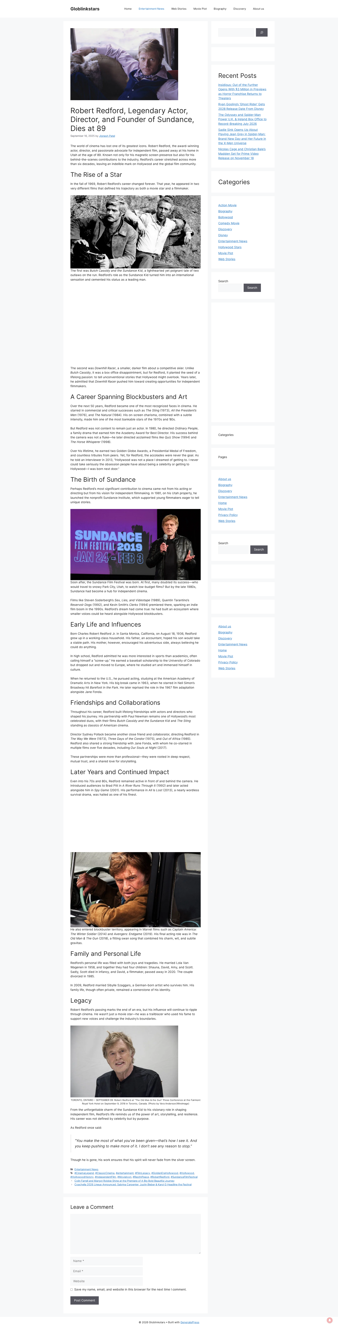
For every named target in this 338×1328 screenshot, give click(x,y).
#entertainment (125, 1172)
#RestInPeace (141, 1176)
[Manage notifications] (330, 1320)
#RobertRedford (159, 1176)
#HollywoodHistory (81, 1176)
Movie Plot (200, 8)
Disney (223, 235)
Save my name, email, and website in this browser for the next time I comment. (130, 1289)
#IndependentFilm (105, 1176)
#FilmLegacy (142, 1172)
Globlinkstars (84, 8)
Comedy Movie (228, 223)
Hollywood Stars (230, 247)
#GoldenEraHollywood (164, 1172)
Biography (220, 8)
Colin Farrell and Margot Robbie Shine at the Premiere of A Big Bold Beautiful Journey (124, 1180)
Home (128, 8)
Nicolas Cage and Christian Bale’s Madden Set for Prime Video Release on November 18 (242, 153)
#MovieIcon (124, 1176)
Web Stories (178, 8)
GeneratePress (189, 1322)
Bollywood (225, 217)
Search (223, 281)
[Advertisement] (135, 325)
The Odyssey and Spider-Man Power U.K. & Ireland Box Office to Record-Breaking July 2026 (242, 119)
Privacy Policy (228, 515)
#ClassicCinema (104, 1172)
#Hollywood (187, 1172)
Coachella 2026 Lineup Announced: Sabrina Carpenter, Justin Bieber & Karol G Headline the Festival (133, 1184)
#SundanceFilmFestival (184, 1176)
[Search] (262, 32)
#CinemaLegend (84, 1172)
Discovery (239, 8)
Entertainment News (151, 8)
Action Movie (227, 205)
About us (258, 8)
